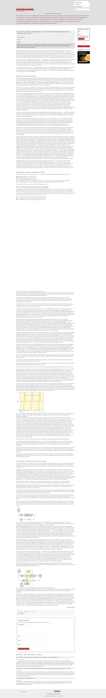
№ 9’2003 (18, 39)
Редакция (22, 8)
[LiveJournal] (23, 614)
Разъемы (34, 21)
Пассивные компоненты (73, 17)
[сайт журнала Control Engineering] (65, 691)
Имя (79, 31)
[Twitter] (19, 614)
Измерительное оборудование (45, 17)
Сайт (19, 644)
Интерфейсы (55, 17)
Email (19, 640)
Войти (17, 11)
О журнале (27, 8)
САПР (53, 21)
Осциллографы (61, 19)
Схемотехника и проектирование (23, 23)
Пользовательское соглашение (53, 693)
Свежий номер (79, 2)
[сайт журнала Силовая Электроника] (31, 691)
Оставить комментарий (22, 612)
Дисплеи (22, 17)
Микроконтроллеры (83, 17)
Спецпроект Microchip (21, 9)
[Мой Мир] (21, 614)
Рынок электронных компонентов (44, 21)
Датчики (18, 17)
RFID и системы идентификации (44, 15)
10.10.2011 (20, 611)
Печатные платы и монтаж (70, 19)
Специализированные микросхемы (72, 21)
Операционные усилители (45, 19)
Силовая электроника (59, 21)
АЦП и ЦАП (53, 15)
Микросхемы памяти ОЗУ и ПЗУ (32, 19)
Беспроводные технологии (62, 15)
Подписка (78, 4)
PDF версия (19, 42)
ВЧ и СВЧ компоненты (84, 15)
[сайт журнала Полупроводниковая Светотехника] (48, 691)
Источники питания (63, 17)
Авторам (18, 8)
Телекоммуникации (35, 23)
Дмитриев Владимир (21, 37)
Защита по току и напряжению (31, 17)
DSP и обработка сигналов (22, 15)
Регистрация (22, 11)
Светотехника (54, 19)
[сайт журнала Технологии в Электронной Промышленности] (39, 691)
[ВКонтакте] (18, 614)
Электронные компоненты (51, 23)
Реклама (31, 8)
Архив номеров (79, 6)
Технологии (42, 23)
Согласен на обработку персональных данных (83, 37)
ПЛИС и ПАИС (80, 19)
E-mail (79, 34)
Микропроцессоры (20, 19)
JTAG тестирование (32, 15)
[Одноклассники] (20, 614)
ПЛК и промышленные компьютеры (24, 21)
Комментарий (21, 624)
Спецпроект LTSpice (29, 9)
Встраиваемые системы (74, 15)
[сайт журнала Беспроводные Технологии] (57, 691)
